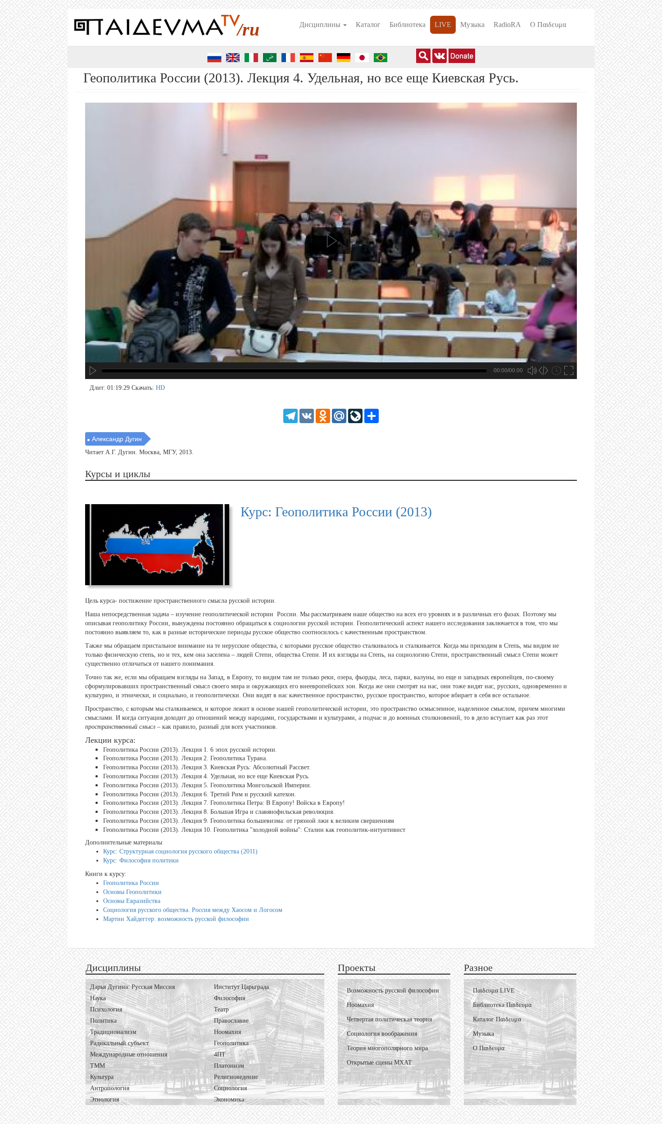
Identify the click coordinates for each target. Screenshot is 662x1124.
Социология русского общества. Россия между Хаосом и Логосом (192, 910)
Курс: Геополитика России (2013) (336, 511)
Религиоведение (236, 1077)
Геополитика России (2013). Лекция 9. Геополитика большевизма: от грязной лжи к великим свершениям (248, 820)
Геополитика (231, 1043)
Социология (230, 1088)
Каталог (368, 24)
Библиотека (408, 24)
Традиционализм (113, 1032)
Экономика (229, 1099)
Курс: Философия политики (141, 860)
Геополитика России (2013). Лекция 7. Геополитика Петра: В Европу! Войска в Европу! (224, 802)
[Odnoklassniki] (323, 415)
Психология (106, 1009)
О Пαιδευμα (548, 24)
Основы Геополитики (132, 892)
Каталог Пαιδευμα (497, 1019)
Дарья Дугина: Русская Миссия (132, 987)
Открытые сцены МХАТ (379, 1062)
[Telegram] (290, 415)
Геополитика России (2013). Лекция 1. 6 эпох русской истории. (190, 749)
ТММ (97, 1065)
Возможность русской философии (393, 990)
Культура (101, 1077)
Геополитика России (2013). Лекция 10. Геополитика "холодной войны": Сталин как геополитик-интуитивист (254, 829)
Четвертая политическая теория (389, 1019)
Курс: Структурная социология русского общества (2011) (180, 851)
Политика (103, 1020)
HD (160, 387)
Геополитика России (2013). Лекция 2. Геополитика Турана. (185, 758)
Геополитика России (131, 883)
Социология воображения (382, 1033)
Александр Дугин (117, 438)
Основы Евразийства (131, 901)
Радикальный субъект (119, 1043)
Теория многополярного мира (387, 1048)
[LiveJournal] (355, 415)
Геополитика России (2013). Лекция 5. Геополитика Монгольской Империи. (207, 785)
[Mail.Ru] (339, 415)
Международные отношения (128, 1054)
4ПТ (220, 1054)
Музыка (472, 24)
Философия (229, 998)
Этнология (104, 1099)
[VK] (306, 415)
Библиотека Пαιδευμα (502, 1005)
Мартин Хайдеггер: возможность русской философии (176, 919)
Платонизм (229, 1065)
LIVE (443, 24)
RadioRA (507, 24)
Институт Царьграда (241, 987)
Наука (98, 998)
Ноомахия (227, 1032)
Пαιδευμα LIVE (494, 990)
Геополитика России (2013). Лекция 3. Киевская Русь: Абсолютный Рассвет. (207, 767)
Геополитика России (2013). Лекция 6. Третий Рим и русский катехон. (199, 793)
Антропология (109, 1088)
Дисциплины (320, 24)
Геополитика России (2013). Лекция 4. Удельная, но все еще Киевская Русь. (206, 776)
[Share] (371, 415)
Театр (221, 1009)
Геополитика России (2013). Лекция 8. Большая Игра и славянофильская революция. (219, 811)
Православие (231, 1020)
